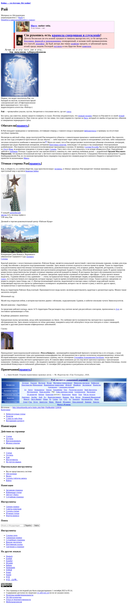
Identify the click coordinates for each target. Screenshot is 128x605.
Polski (8, 572)
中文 (8, 577)
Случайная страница (15, 497)
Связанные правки (14, 538)
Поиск (4, 520)
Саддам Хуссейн (92, 147)
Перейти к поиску (27, 20)
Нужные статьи (12, 513)
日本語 (9, 570)
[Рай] (115, 401)
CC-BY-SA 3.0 (43, 593)
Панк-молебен (44, 392)
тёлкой (121, 116)
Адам (25, 402)
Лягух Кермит (36, 399)
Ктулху (78, 397)
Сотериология (80, 392)
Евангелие (50, 394)
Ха (70, 399)
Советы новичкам (13, 509)
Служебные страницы (15, 540)
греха (68, 111)
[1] (46, 142)
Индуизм (41, 383)
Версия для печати (14, 542)
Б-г (45, 397)
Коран (74, 394)
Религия (9, 416)
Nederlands (10, 567)
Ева (30, 402)
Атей (40, 397)
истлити (58, 46)
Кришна (66, 397)
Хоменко (88, 402)
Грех (65, 390)
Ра (50, 399)
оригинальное (53, 387)
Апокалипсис (39, 390)
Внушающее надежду (15, 421)
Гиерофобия (57, 390)
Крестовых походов (57, 145)
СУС (65, 399)
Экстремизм (86, 385)
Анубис (34, 397)
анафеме (75, 43)
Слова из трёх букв (14, 418)
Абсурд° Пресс (12, 495)
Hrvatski (9, 563)
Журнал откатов (13, 443)
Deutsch (9, 556)
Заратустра (43, 402)
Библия (41, 394)
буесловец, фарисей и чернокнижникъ (42, 41)
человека (58, 169)
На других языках (13, 462)
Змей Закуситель (90, 390)
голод (3, 279)
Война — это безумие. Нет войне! (16, 3)
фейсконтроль (90, 131)
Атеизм (49, 390)
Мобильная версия (14, 602)
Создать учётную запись (16, 478)
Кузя (72, 397)
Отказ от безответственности (18, 599)
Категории (5, 410)
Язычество (97, 385)
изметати (86, 46)
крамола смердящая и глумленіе (76, 35)
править (22, 125)
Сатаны (53, 149)
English (9, 558)
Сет (61, 399)
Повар (45, 399)
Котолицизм (37, 385)
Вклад (8, 476)
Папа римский (77, 402)
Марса (26, 158)
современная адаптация (66, 387)
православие (59, 385)
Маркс (51, 402)
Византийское (49, 385)
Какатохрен (66, 394)
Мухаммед (67, 402)
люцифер (40, 43)
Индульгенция (32, 392)
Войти (9, 480)
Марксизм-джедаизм (82, 383)
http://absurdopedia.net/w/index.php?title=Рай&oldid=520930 (36, 407)
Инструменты (12, 460)
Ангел (30, 390)
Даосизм (33, 383)
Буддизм (25, 383)
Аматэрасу (26, 397)
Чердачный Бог (87, 399)
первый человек (85, 116)
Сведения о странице (15, 547)
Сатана (55, 399)
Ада (5, 149)
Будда (36, 402)
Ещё (8, 457)
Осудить (9, 439)
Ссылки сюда (11, 535)
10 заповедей (32, 394)
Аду (117, 309)
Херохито (76, 399)
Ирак (11, 149)
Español (9, 561)
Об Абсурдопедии (14, 597)
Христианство (27, 385)
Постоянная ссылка (14, 544)
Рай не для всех (89, 394)
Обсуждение (11, 474)
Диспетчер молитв (76, 390)
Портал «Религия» (64, 405)
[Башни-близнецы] (7, 349)
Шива (96, 399)
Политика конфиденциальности (19, 595)
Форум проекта (12, 516)
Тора (80, 394)
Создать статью (12, 511)
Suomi (8, 575)
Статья (9, 436)
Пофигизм (95, 383)
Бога (86, 118)
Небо (20, 18)
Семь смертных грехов (64, 392)
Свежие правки (12, 507)
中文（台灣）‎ (12, 580)
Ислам (49, 383)
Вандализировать (13, 441)
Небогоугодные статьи (15, 414)
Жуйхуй (68, 385)
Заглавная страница (14, 490)
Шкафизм (77, 385)
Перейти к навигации (10, 20)
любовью (14, 151)
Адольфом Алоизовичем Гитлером (89, 357)
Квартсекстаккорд (54, 397)
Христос (96, 402)
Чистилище (91, 392)
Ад (25, 390)
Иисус (34, 25)
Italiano (9, 565)
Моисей (58, 402)
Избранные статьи (14, 492)
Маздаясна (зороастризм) (62, 383)
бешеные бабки (31, 171)
